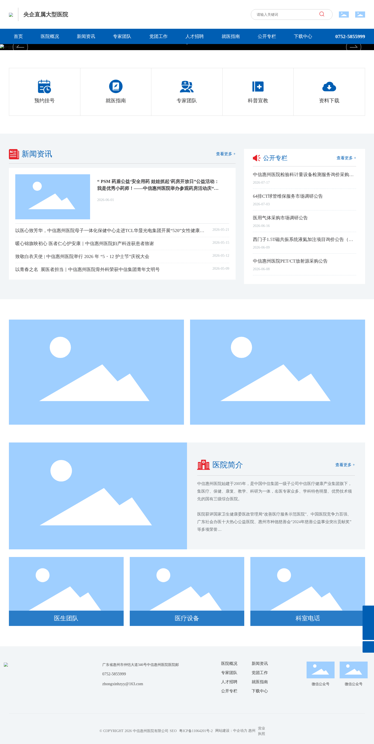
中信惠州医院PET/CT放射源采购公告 (290, 261)
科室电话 (308, 618)
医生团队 (66, 618)
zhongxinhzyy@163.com (122, 684)
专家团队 (187, 100)
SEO (173, 731)
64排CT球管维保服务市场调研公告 (288, 196)
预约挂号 (44, 100)
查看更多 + (226, 154)
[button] (353, 47)
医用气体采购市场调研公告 (280, 217)
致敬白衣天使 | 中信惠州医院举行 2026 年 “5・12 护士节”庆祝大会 (82, 256)
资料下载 (329, 100)
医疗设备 (187, 618)
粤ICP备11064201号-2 (196, 731)
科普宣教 (258, 100)
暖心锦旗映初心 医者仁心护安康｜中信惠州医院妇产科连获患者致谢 (84, 243)
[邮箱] (368, 622)
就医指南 (116, 100)
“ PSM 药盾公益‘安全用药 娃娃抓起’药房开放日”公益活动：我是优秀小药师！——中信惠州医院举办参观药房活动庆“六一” (158, 188)
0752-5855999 (350, 36)
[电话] (368, 611)
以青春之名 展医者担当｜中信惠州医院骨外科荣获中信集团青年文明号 (87, 269)
